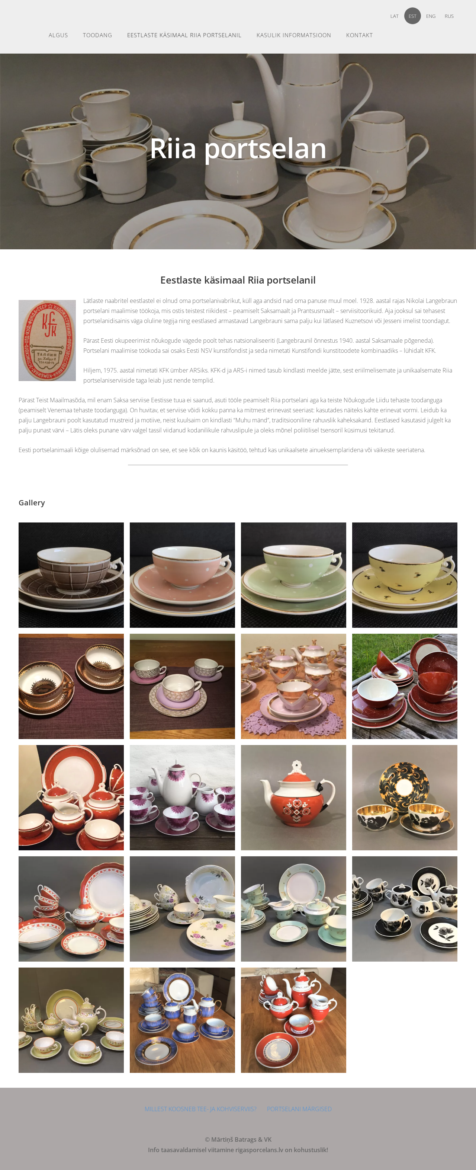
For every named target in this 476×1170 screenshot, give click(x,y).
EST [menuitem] (412, 16)
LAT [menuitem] (394, 16)
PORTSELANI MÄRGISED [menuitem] (299, 1109)
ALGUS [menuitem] (58, 35)
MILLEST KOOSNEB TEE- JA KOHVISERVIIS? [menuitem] (201, 1109)
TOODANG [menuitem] (97, 35)
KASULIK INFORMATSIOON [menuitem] (294, 35)
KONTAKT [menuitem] (359, 35)
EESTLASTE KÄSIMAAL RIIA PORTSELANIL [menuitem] (184, 35)
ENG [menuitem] (430, 16)
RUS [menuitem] (449, 16)
